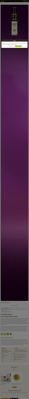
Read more (10, 46)
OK (18, 46)
